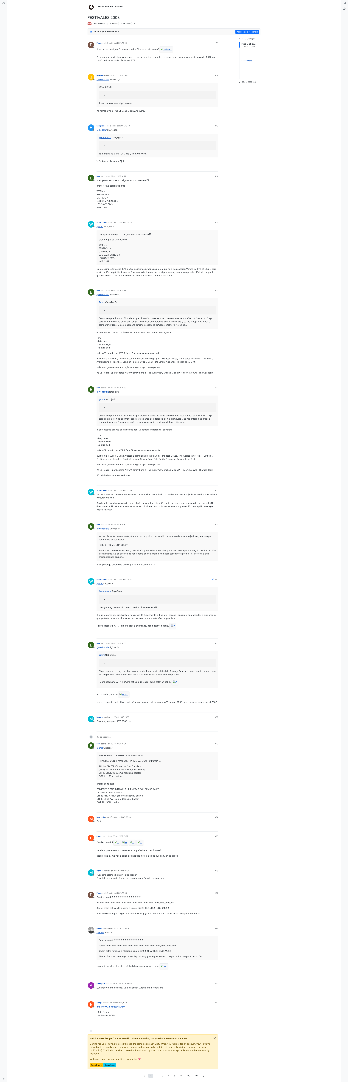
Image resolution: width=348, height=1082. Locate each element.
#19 (216, 524)
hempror (100, 126)
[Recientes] (3, 3)
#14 (216, 176)
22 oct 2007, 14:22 (118, 176)
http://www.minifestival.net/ (111, 1006)
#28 (216, 928)
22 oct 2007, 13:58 (122, 126)
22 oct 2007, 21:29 (121, 717)
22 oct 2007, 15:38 (118, 290)
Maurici (100, 717)
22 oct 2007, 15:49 (124, 490)
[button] (3, 1079)
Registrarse (96, 1065)
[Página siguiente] (203, 1076)
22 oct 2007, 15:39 (118, 388)
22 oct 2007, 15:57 (124, 579)
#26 (216, 871)
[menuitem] (344, 3)
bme (98, 176)
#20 (216, 579)
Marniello (101, 817)
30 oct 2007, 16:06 (123, 817)
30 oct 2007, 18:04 (121, 871)
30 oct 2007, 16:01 (118, 744)
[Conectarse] (344, 3)
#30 (216, 1003)
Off (89, 24)
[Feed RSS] (135, 23)
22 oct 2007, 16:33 (118, 643)
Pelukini (100, 928)
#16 (216, 290)
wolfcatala (101, 222)
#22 (216, 717)
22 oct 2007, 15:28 (124, 222)
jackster (100, 75)
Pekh (99, 43)
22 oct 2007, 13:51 (121, 75)
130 (188, 1076)
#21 (216, 643)
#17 (216, 388)
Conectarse (110, 1065)
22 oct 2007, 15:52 (118, 524)
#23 (216, 744)
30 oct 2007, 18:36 (119, 893)
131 (196, 1076)
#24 (216, 817)
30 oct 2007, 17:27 (120, 836)
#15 (216, 222)
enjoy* (99, 836)
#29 (216, 983)
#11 (217, 43)
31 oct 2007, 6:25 (120, 1003)
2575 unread (246, 61)
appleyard (101, 983)
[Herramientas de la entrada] (215, 67)
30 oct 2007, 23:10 (121, 928)
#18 (216, 490)
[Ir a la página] (181, 1076)
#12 (216, 75)
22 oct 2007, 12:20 (119, 43)
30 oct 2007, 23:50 (124, 983)
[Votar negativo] (210, 67)
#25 (216, 836)
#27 (216, 893)
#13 (216, 126)
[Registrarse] (344, 9)
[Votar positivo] (200, 67)
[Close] (214, 1038)
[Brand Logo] (92, 6)
